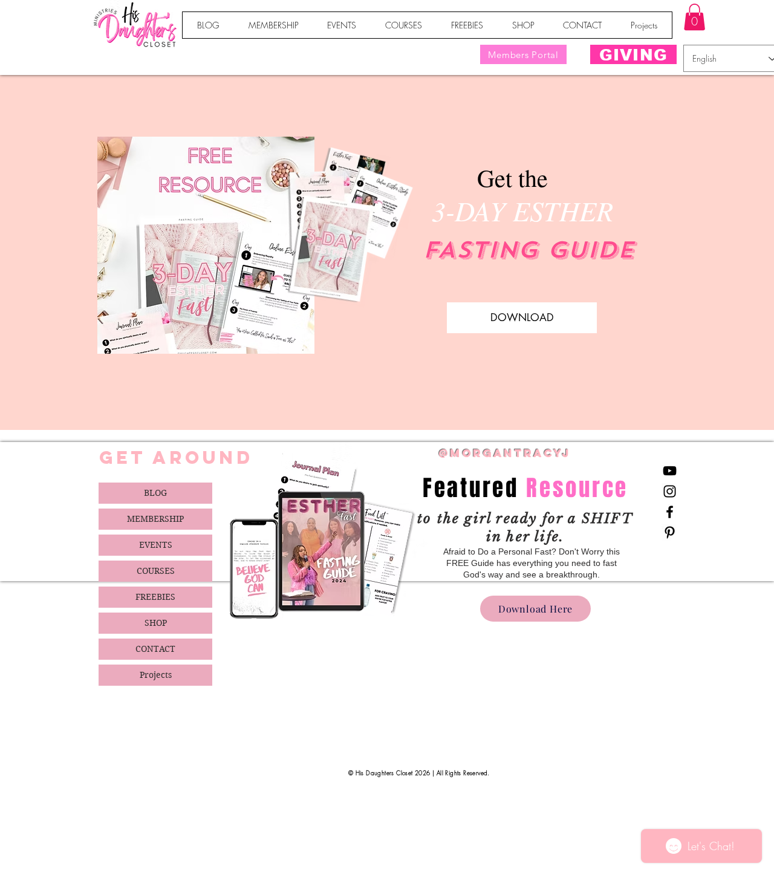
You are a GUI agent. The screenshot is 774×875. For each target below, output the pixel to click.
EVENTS (155, 544)
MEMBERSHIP (155, 518)
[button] (694, 17)
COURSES (156, 570)
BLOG (155, 492)
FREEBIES (155, 596)
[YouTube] (670, 471)
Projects (156, 674)
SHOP (156, 622)
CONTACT (155, 648)
